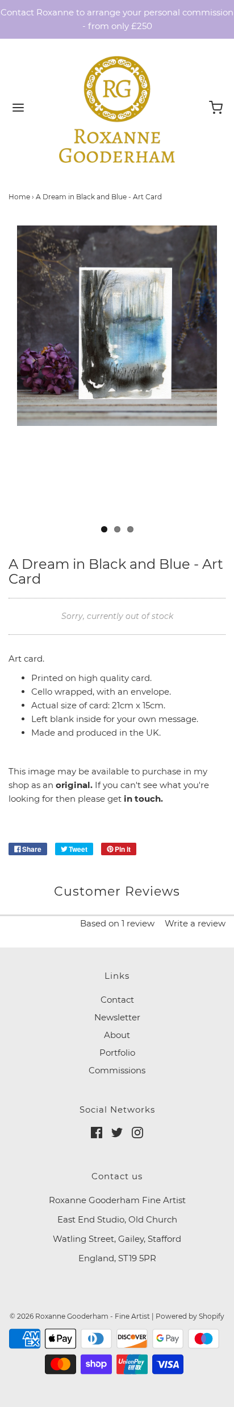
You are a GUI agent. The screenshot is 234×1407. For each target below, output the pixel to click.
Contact (117, 999)
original (73, 785)
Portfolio (117, 1052)
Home (19, 196)
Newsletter (117, 1017)
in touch (142, 798)
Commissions (117, 1070)
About (117, 1034)
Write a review (195, 923)
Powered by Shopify (190, 1316)
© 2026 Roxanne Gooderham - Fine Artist (80, 1316)
